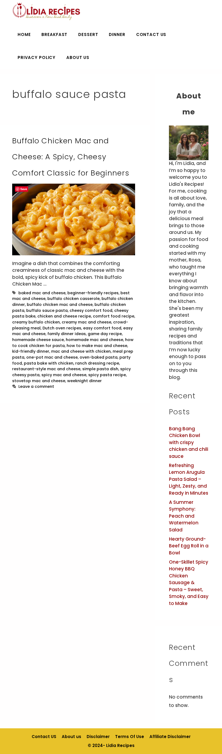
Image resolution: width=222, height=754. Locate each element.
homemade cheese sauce (38, 339)
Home (24, 34)
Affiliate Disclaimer (170, 736)
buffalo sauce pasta (47, 310)
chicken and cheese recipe (64, 316)
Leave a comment (36, 386)
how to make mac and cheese (97, 345)
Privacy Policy (37, 57)
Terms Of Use (129, 736)
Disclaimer (98, 736)
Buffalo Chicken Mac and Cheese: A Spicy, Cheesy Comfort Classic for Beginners (70, 157)
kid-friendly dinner (30, 351)
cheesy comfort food (91, 310)
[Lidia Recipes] (46, 11)
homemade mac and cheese (94, 339)
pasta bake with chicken (48, 363)
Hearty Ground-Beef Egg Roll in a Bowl (188, 546)
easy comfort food (102, 328)
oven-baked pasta (98, 357)
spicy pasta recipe (107, 375)
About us (77, 57)
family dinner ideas (66, 333)
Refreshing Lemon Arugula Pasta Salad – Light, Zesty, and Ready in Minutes (188, 479)
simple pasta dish (100, 369)
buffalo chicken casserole (73, 298)
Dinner (117, 34)
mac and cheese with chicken (81, 351)
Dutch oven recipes (62, 328)
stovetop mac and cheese (38, 380)
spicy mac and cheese (63, 375)
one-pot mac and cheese (52, 357)
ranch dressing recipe (97, 363)
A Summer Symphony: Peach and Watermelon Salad (183, 516)
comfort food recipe (113, 316)
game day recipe (105, 333)
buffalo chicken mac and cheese (60, 304)
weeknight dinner (84, 380)
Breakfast (54, 34)
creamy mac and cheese (86, 322)
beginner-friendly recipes (93, 293)
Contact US (151, 34)
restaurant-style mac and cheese (46, 369)
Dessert (88, 34)
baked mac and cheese (42, 293)
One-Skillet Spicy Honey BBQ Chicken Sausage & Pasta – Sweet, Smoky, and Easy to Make (188, 583)
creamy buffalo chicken (36, 322)
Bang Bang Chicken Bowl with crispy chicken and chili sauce (188, 442)
